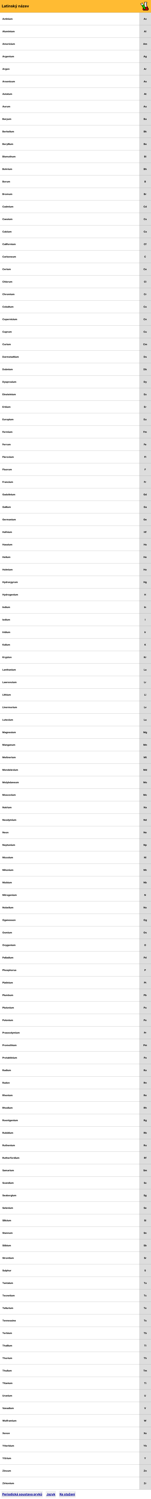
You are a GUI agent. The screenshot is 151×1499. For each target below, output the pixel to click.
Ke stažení (67, 1494)
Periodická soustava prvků (22, 1494)
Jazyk (50, 1494)
